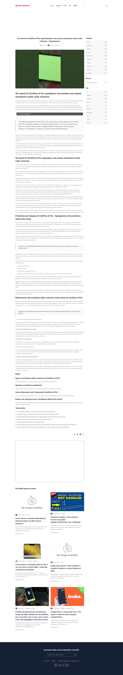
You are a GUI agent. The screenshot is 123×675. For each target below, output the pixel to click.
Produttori (97, 73)
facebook (97, 112)
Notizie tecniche (31, 608)
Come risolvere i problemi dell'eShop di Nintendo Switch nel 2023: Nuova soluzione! (30, 520)
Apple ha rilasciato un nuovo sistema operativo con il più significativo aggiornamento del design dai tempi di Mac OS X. (47, 424)
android (97, 95)
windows (97, 98)
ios (97, 105)
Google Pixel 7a (70, 608)
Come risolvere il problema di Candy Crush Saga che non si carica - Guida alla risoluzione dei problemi (43, 427)
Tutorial (43, 45)
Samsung (97, 66)
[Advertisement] (61, 20)
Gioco (28, 515)
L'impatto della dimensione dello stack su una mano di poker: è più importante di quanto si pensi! (41, 416)
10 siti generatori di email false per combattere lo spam (30, 422)
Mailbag (35, 561)
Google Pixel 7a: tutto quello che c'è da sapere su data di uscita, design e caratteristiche (66, 614)
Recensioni (97, 55)
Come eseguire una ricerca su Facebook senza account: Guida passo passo (36, 411)
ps (97, 91)
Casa (52, 5)
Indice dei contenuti (24, 114)
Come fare (29, 561)
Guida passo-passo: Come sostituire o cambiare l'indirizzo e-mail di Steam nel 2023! (66, 568)
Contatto (53, 661)
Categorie (58, 5)
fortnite (97, 109)
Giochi (97, 52)
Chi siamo (46, 661)
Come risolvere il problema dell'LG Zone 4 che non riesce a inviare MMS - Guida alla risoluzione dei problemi (31, 567)
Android (97, 62)
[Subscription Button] (75, 655)
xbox (97, 102)
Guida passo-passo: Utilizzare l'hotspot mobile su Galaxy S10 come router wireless (38, 414)
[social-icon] (55, 665)
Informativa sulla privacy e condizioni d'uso (68, 661)
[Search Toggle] (107, 5)
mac (97, 116)
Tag (70, 5)
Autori (65, 5)
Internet (63, 513)
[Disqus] (49, 462)
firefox (97, 123)
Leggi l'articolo (19, 533)
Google (63, 608)
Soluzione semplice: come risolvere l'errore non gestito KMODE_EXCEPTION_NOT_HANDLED (66, 519)
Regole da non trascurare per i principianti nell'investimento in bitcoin (34, 419)
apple (97, 119)
